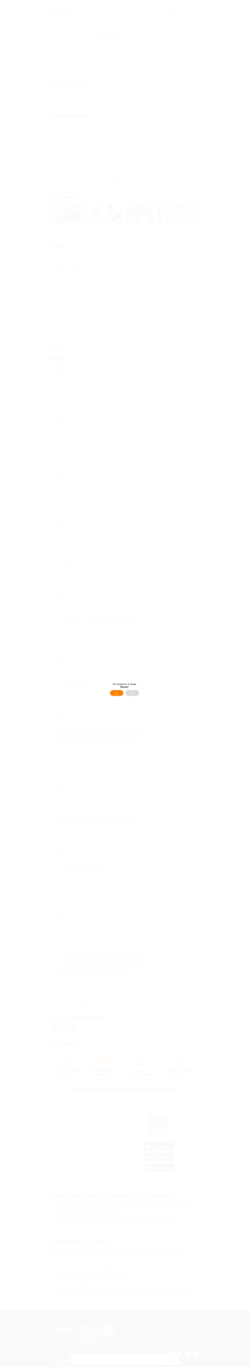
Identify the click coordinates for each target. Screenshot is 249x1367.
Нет (132, 693)
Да (116, 693)
